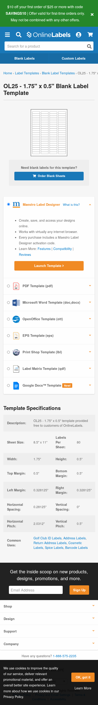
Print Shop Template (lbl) (42, 352)
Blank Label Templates (58, 73)
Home (7, 73)
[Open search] (89, 46)
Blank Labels (24, 58)
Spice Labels (54, 547)
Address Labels (74, 538)
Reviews (25, 254)
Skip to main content (16, 16)
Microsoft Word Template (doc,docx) (51, 302)
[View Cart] (90, 35)
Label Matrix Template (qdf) (44, 368)
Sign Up (79, 590)
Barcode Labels (76, 547)
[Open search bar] (18, 35)
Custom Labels (73, 58)
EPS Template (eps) (38, 335)
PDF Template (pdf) (37, 285)
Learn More (83, 688)
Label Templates (27, 73)
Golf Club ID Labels (48, 538)
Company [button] (11, 644)
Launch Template (48, 265)
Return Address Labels (50, 542)
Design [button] (9, 618)
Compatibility (62, 248)
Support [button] (10, 631)
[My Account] (78, 35)
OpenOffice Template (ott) (42, 319)
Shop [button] (8, 606)
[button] (7, 35)
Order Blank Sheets (51, 176)
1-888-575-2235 (64, 656)
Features (44, 248)
